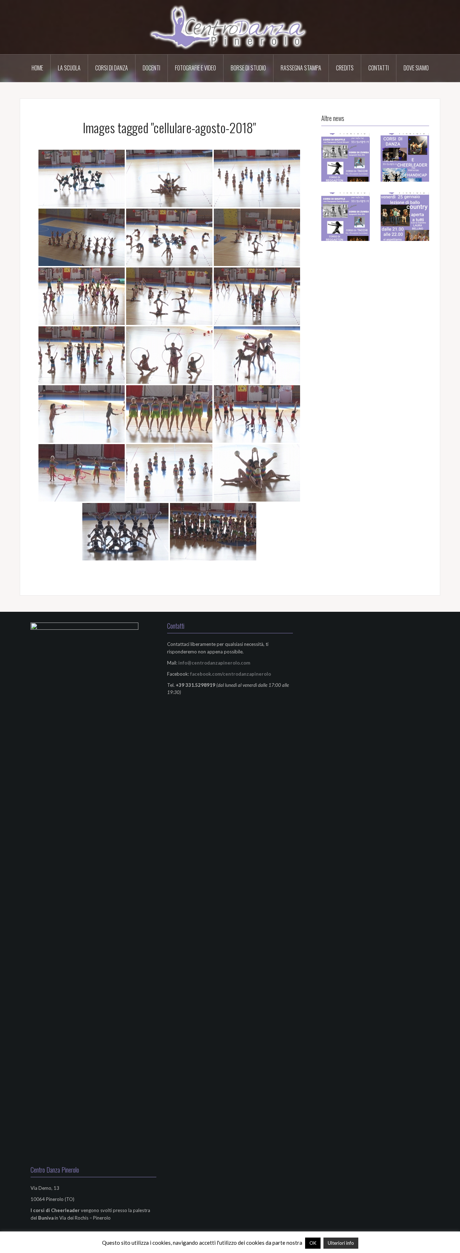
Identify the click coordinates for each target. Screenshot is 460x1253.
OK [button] (312, 1243)
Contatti (378, 68)
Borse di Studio (248, 68)
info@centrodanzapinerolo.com (214, 663)
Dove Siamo (416, 68)
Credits (345, 68)
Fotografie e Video (195, 68)
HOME (37, 68)
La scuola (69, 68)
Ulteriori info (341, 1243)
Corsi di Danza (111, 68)
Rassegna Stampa (301, 68)
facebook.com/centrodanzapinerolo (230, 674)
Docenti (151, 68)
